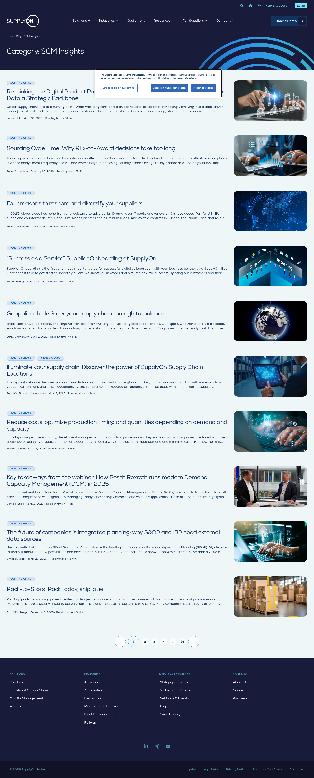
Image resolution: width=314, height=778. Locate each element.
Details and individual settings (119, 88)
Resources (162, 20)
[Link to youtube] (168, 748)
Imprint (191, 769)
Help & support (276, 5)
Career (238, 690)
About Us (240, 682)
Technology (50, 358)
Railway (90, 722)
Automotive (93, 690)
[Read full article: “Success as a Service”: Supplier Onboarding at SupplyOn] (157, 266)
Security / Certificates (268, 769)
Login (301, 5)
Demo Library (169, 714)
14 (182, 641)
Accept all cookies (203, 88)
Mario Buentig (15, 281)
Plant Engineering (98, 714)
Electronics (93, 698)
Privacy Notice (236, 769)
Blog (162, 706)
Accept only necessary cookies (170, 88)
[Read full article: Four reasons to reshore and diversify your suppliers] (157, 211)
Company (223, 20)
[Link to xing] (157, 748)
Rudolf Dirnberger (18, 612)
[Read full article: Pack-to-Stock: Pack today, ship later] (157, 596)
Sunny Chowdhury (18, 171)
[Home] (23, 21)
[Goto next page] (193, 641)
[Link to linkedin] (146, 748)
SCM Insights (20, 82)
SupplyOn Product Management (26, 393)
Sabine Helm (14, 118)
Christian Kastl (16, 558)
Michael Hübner (16, 448)
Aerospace (92, 682)
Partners (240, 698)
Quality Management (26, 698)
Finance (16, 706)
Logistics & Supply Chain (29, 690)
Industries (107, 20)
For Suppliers (193, 20)
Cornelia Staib (15, 503)
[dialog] (158, 83)
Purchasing (18, 682)
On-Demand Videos (174, 690)
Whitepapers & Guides (176, 682)
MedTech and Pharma (101, 706)
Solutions (79, 20)
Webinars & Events (174, 698)
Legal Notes (211, 769)
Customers (136, 20)
